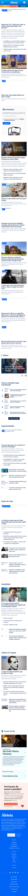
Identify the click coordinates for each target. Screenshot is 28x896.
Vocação (4, 589)
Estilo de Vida (7, 501)
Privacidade (14, 891)
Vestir (14, 859)
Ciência (4, 657)
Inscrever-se (6, 123)
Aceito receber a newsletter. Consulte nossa (14, 120)
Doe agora (13, 6)
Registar (5, 6)
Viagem (4, 243)
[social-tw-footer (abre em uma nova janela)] (15, 872)
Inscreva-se (14, 857)
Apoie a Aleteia (14, 879)
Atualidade (5, 584)
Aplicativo (14, 856)
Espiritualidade (7, 426)
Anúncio (14, 861)
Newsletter (14, 854)
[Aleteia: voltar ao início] (14, 2)
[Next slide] (26, 376)
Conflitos (5, 10)
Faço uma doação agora (10, 804)
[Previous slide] (22, 376)
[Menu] (5, 2)
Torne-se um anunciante (14, 886)
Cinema (4, 143)
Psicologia (5, 271)
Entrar (18, 835)
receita (4, 327)
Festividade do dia (10, 776)
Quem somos (14, 881)
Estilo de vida (14, 844)
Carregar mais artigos (14, 418)
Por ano (14, 867)
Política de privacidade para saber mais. (14, 119)
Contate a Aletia (14, 889)
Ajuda (4, 81)
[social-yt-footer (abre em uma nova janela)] (10, 872)
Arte (4, 209)
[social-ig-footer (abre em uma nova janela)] (17, 872)
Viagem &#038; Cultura (14, 848)
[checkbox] (3, 119)
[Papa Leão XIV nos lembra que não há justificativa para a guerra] (14, 366)
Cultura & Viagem (8, 653)
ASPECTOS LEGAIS (14, 884)
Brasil (4, 56)
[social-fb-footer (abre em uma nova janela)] (12, 872)
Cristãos (4, 299)
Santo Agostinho (6, 506)
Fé (3, 431)
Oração (22, 6)
